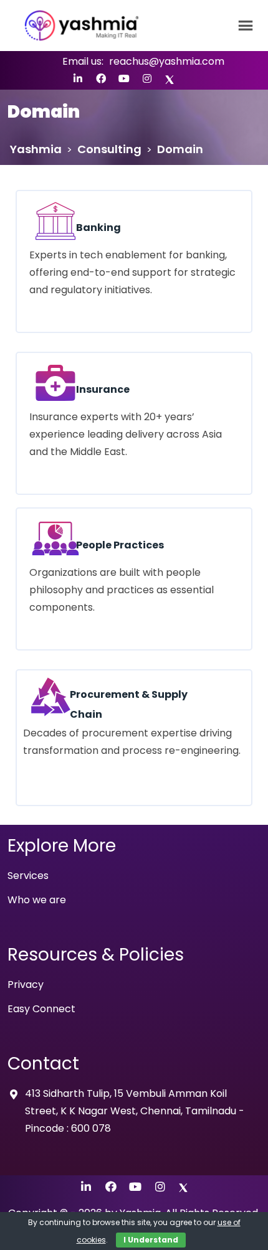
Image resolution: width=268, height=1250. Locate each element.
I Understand (150, 1239)
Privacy (25, 984)
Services (28, 875)
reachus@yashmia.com (166, 61)
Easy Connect (41, 1009)
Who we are (36, 900)
